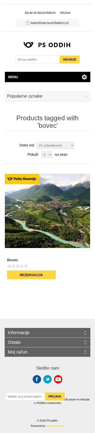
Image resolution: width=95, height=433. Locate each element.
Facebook (37, 379)
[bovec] (47, 211)
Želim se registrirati (40, 13)
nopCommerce (55, 425)
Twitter (47, 379)
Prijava (65, 13)
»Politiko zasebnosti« (48, 403)
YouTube (58, 379)
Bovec (12, 260)
